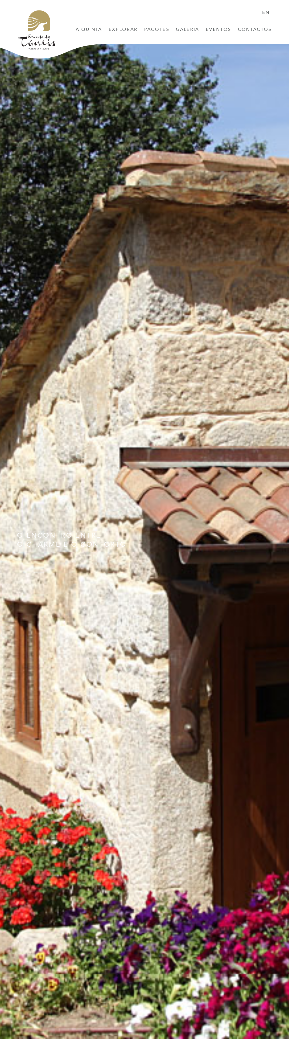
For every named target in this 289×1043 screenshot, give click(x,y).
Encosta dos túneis (36, 32)
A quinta (89, 29)
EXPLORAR (123, 29)
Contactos (255, 29)
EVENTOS (218, 29)
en (266, 12)
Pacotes (156, 29)
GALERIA (187, 29)
